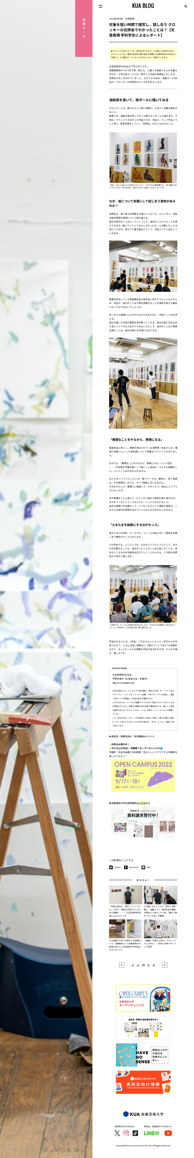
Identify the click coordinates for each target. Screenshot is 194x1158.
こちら (142, 803)
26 (153, 965)
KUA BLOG (143, 5)
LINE (148, 867)
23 (138, 965)
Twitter (117, 867)
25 (148, 965)
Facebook (133, 867)
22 (132, 965)
